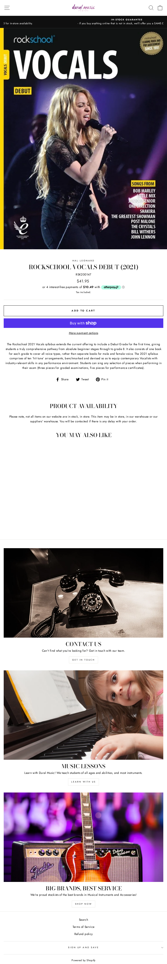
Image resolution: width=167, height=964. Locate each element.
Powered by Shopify (83, 960)
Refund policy (83, 934)
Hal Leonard (83, 260)
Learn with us (83, 781)
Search (83, 919)
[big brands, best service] (83, 837)
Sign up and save (83, 947)
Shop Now (83, 904)
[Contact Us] (83, 593)
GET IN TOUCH (83, 659)
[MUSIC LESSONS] (83, 715)
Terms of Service (83, 927)
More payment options (83, 333)
